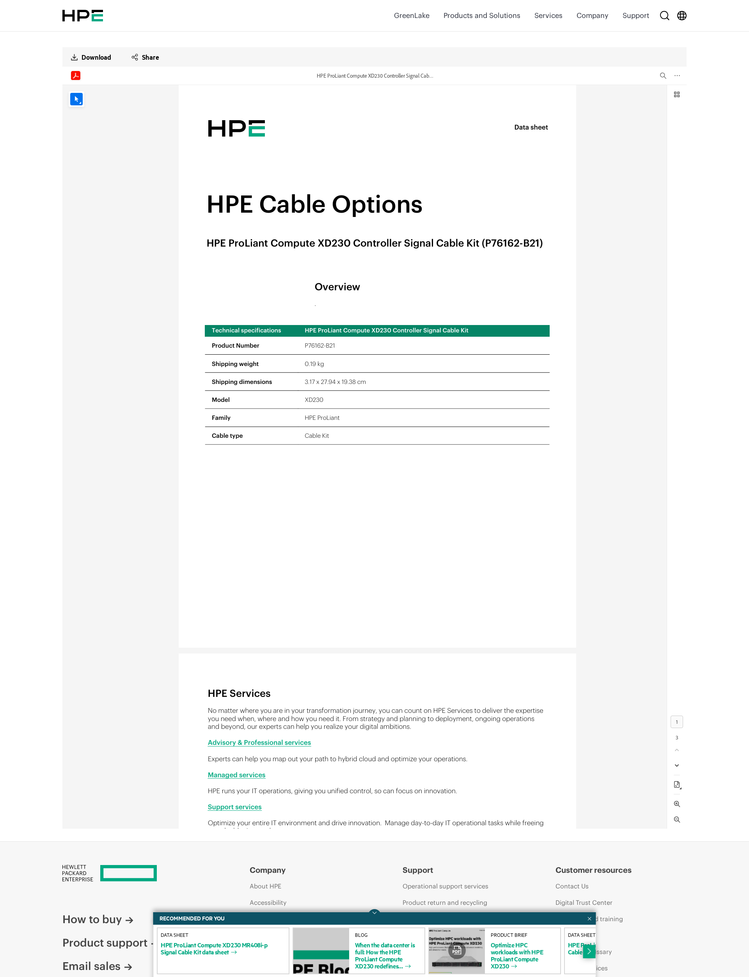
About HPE (265, 886)
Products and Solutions (482, 15)
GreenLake (412, 15)
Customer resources (594, 870)
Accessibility (268, 902)
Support (636, 15)
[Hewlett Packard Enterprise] (82, 15)
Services (548, 15)
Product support (104, 943)
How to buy (92, 919)
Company (593, 15)
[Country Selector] (682, 15)
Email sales (91, 966)
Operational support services (445, 886)
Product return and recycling (445, 902)
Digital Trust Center (584, 902)
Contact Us (572, 886)
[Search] (664, 15)
